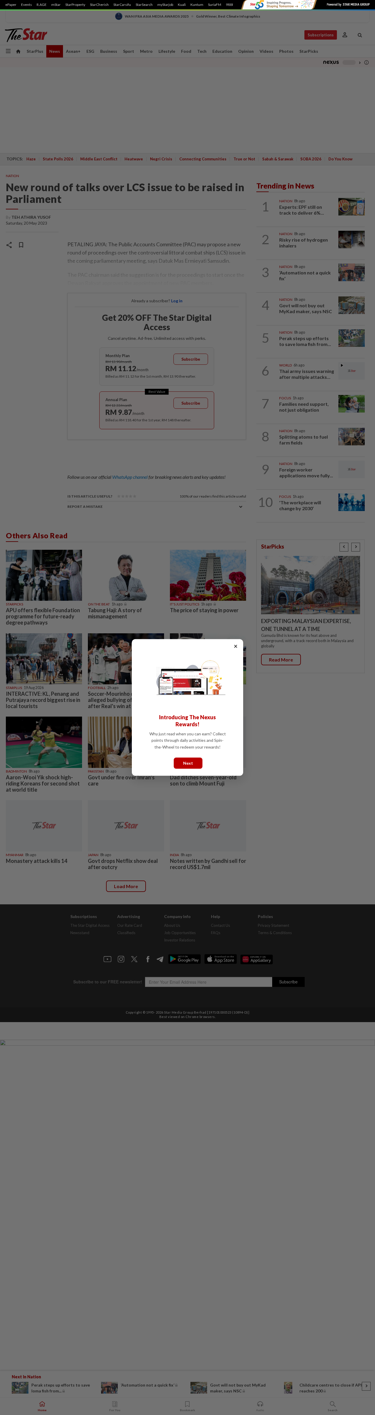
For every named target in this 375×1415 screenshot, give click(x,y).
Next (188, 763)
